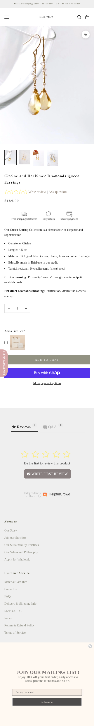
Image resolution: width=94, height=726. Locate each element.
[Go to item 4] (52, 158)
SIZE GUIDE (13, 611)
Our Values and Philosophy (21, 552)
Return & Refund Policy (19, 625)
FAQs (7, 596)
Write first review (49, 474)
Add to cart (47, 359)
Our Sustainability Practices (21, 545)
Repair (8, 618)
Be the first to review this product (47, 463)
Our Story (10, 530)
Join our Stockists (15, 537)
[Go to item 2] (24, 157)
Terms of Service (15, 632)
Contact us (10, 589)
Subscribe (47, 702)
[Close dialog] (90, 646)
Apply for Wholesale (17, 559)
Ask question (58, 192)
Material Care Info (15, 582)
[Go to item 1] (10, 157)
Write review (37, 192)
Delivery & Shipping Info (20, 603)
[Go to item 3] (38, 158)
